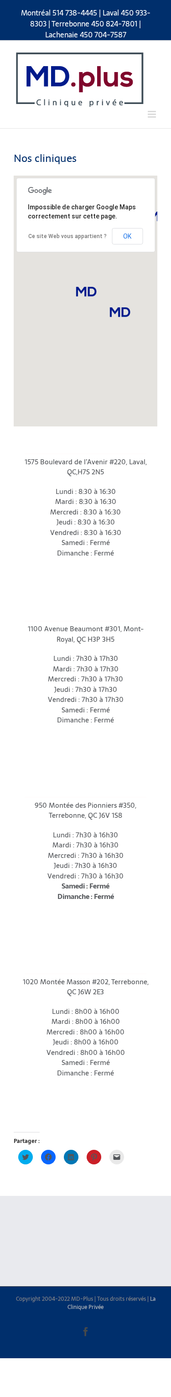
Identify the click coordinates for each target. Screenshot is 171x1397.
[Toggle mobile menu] (152, 114)
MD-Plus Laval (42, 446)
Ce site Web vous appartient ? (67, 236)
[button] (86, 292)
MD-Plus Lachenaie (50, 789)
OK (127, 236)
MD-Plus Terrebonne (52, 966)
